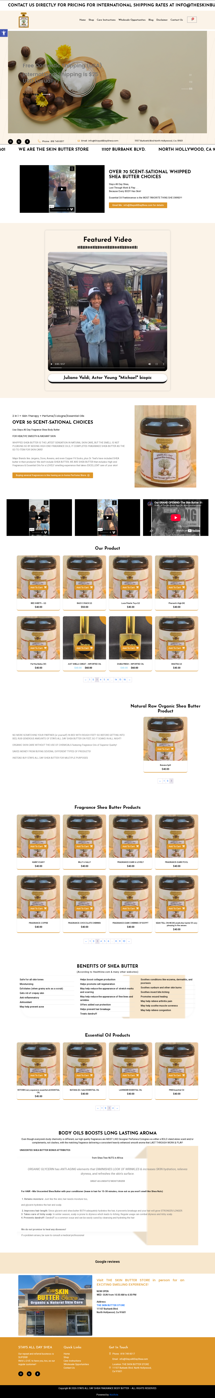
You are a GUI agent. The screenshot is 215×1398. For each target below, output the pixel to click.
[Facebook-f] (27, 141)
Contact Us (177, 20)
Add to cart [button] (36, 587)
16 (125, 680)
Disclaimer (162, 20)
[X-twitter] (19, 141)
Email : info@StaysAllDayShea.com (99, 140)
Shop (91, 20)
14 (116, 680)
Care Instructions (106, 20)
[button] (4, 33)
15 (120, 680)
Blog (150, 20)
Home (82, 20)
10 (124, 941)
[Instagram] (10, 141)
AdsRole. (114, 1394)
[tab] (191, 74)
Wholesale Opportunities (132, 20)
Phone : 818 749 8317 (53, 141)
